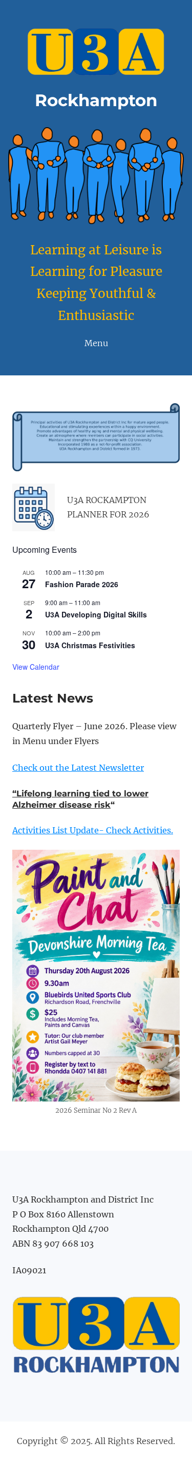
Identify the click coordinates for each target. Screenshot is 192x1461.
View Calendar (35, 667)
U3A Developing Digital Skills (96, 614)
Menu (96, 343)
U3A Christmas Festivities (90, 645)
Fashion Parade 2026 (81, 584)
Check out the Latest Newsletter (78, 768)
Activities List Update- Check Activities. (92, 830)
